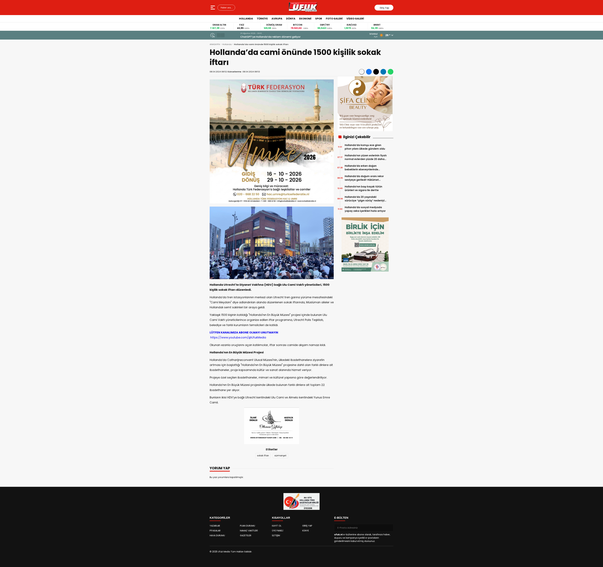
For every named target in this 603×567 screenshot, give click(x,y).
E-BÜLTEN (341, 517)
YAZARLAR (215, 525)
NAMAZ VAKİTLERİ (249, 530)
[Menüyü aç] (213, 7)
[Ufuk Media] (303, 7)
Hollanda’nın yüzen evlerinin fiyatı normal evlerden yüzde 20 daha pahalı (366, 157)
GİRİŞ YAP (307, 525)
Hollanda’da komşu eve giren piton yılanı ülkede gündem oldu (365, 146)
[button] (219, 35)
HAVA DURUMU (217, 535)
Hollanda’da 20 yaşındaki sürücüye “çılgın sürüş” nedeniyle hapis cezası (365, 198)
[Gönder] (389, 527)
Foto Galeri (334, 18)
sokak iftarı (263, 455)
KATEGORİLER (220, 517)
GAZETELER (245, 535)
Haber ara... (226, 7)
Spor (318, 18)
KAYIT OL (276, 525)
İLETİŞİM (276, 535)
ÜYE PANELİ (277, 530)
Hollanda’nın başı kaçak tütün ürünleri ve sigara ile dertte (363, 188)
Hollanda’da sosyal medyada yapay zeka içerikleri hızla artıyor (365, 209)
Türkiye (262, 18)
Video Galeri (355, 18)
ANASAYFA (215, 44)
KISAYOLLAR (281, 517)
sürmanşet (280, 455)
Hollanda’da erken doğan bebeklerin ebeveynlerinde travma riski (361, 167)
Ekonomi (305, 18)
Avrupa (277, 18)
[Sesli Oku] (361, 72)
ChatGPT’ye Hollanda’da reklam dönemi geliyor (257, 37)
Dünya (290, 18)
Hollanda (246, 18)
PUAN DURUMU (247, 525)
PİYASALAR (215, 530)
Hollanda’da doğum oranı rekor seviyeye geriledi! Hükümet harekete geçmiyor (364, 178)
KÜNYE (305, 530)
